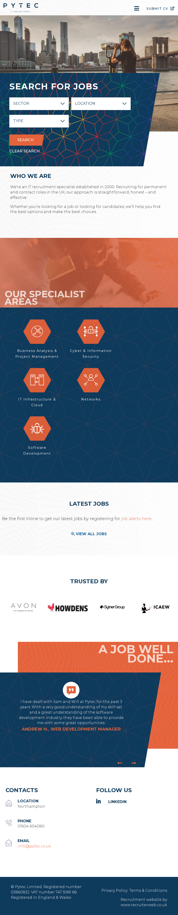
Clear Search (24, 151)
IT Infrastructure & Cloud (37, 402)
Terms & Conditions (148, 890)
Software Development (37, 451)
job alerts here (135, 518)
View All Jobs (91, 534)
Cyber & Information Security (91, 354)
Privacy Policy (114, 890)
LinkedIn (117, 802)
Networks (91, 399)
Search (25, 140)
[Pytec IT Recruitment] (29, 7)
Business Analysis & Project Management (37, 354)
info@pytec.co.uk (34, 846)
